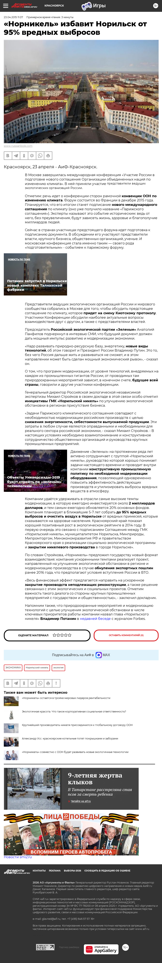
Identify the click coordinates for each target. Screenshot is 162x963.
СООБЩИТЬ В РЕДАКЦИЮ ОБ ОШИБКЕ (107, 870)
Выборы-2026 (72, 870)
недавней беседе (95, 619)
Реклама (55, 870)
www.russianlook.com (18, 145)
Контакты (39, 870)
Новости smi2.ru (18, 857)
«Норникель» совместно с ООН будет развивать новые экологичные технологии (75, 752)
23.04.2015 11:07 (13, 17)
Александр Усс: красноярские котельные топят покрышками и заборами (70, 738)
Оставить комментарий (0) (126, 635)
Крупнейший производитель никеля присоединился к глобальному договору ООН (77, 725)
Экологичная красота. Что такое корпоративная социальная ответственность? (74, 711)
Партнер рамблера (69, 947)
